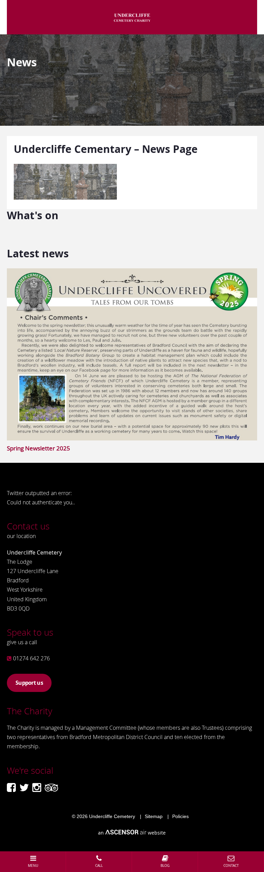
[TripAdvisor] (51, 787)
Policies (180, 816)
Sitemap (154, 816)
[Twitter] (24, 787)
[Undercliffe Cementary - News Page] (65, 197)
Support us (29, 682)
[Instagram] (36, 787)
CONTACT (231, 865)
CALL (99, 865)
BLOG (165, 865)
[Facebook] (11, 787)
